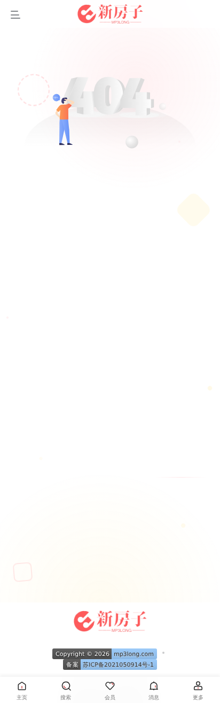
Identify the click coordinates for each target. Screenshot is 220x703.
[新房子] (110, 620)
